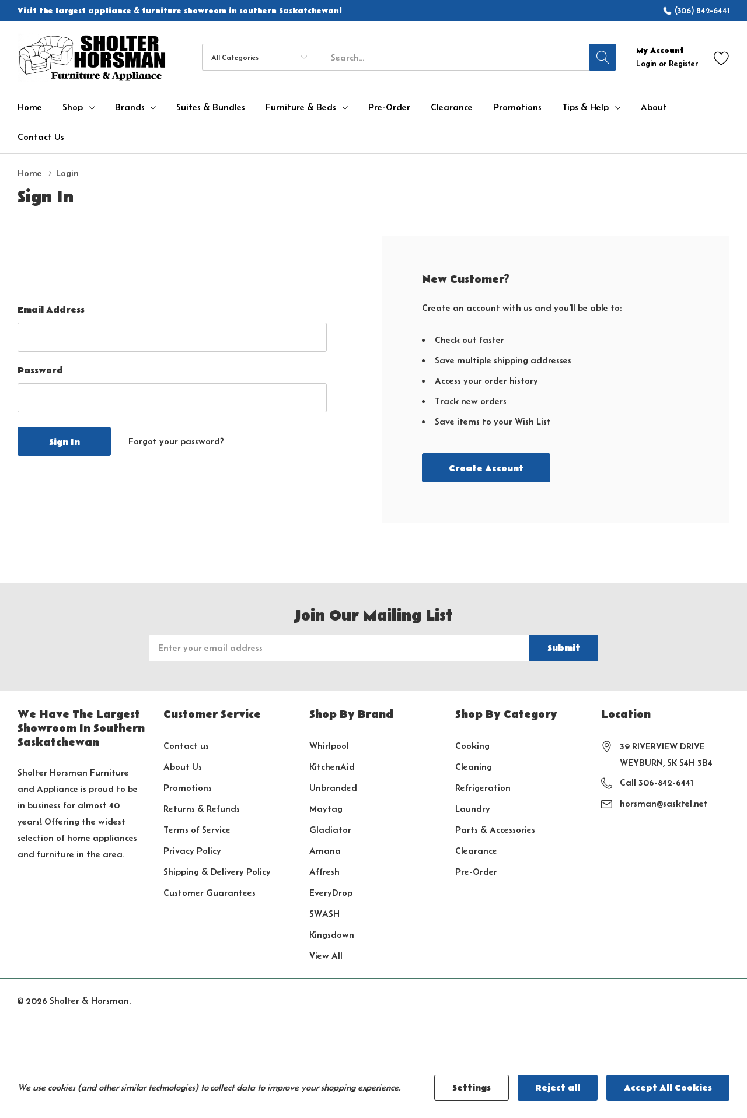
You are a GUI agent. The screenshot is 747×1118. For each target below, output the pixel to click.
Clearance (476, 851)
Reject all (557, 1088)
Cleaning (473, 767)
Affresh (324, 872)
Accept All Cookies (668, 1088)
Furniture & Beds (301, 107)
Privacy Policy (192, 851)
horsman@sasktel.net (664, 803)
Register (683, 63)
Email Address (51, 310)
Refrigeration (483, 788)
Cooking (472, 746)
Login (647, 63)
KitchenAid (332, 767)
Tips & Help (585, 107)
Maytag (326, 809)
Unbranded (333, 788)
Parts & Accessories (495, 830)
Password (40, 370)
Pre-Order (476, 872)
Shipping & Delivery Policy (217, 872)
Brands (130, 107)
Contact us (186, 746)
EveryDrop (330, 893)
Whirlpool (329, 746)
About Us (182, 767)
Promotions (187, 788)
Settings (471, 1088)
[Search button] (602, 57)
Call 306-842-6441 (656, 782)
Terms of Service (197, 830)
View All (326, 956)
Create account (486, 468)
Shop (72, 107)
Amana (325, 851)
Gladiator (330, 830)
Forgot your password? (176, 441)
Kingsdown (331, 935)
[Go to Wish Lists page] (721, 57)
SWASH (324, 914)
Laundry (472, 809)
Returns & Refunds (201, 809)
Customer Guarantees (209, 893)
